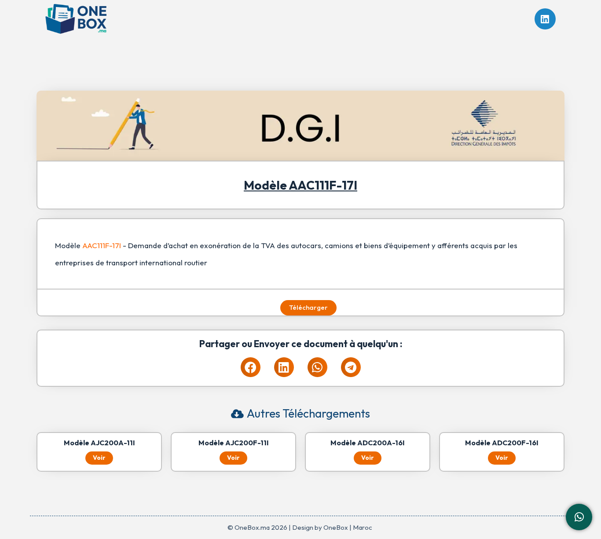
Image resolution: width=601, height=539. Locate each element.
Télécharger (308, 307)
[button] (250, 367)
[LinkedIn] (545, 18)
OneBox (335, 527)
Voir (99, 458)
